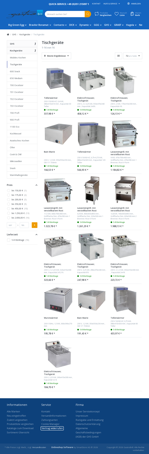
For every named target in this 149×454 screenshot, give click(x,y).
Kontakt (96, 3)
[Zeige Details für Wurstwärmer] (58, 300)
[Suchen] (88, 14)
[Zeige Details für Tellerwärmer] (58, 80)
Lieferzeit (12, 234)
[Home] (8, 34)
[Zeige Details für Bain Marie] (58, 134)
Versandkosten (39, 447)
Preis (10, 185)
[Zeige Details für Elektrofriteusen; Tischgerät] (91, 80)
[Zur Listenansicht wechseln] (118, 56)
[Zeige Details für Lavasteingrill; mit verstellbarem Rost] (125, 134)
